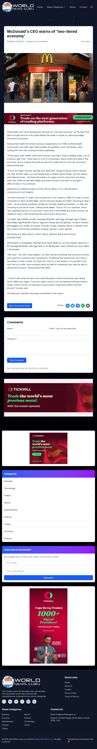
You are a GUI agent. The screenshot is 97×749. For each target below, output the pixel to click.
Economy (6, 718)
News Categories (55, 7)
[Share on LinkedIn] (78, 306)
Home (40, 7)
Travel (27, 725)
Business (5, 714)
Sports (27, 714)
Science (27, 718)
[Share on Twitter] (73, 306)
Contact (83, 7)
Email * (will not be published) (63, 328)
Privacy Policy (70, 693)
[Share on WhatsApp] (83, 306)
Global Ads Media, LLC (44, 739)
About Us (68, 686)
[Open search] (91, 7)
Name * (10, 328)
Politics (5, 728)
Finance (5, 725)
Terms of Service (72, 696)
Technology (29, 721)
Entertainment (7, 721)
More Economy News (19, 305)
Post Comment (17, 360)
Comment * (12, 339)
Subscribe (48, 577)
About (73, 7)
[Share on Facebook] (68, 306)
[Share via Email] (88, 306)
